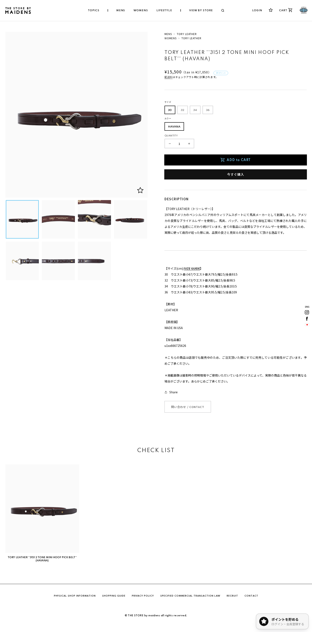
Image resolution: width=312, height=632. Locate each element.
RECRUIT (232, 596)
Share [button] (173, 392)
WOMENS (170, 38)
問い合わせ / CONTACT (187, 407)
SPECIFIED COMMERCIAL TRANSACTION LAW (190, 596)
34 (195, 110)
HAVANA (174, 126)
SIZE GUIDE (192, 268)
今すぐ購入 (235, 174)
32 (182, 110)
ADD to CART (239, 160)
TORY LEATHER (187, 34)
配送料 (168, 77)
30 (170, 110)
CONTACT (251, 596)
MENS (168, 34)
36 (207, 110)
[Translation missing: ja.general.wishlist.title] (271, 10)
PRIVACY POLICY (143, 596)
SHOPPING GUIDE (113, 596)
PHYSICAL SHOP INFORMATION (75, 596)
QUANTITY (171, 136)
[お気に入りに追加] (140, 190)
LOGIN (257, 10)
